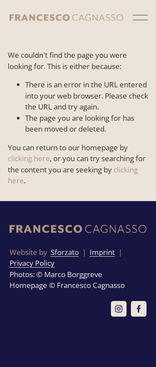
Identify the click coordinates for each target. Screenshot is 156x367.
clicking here (29, 158)
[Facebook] (138, 309)
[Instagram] (119, 309)
